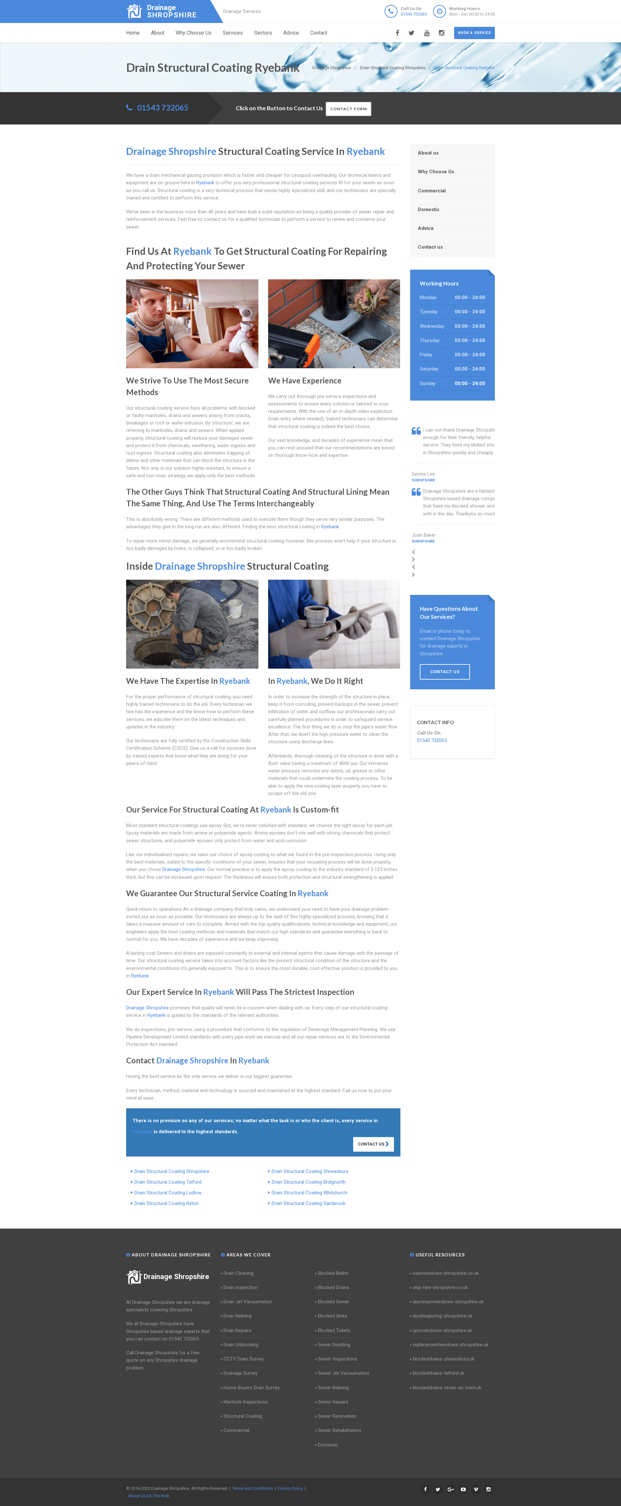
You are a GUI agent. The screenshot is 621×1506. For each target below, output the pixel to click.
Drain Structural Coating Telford (168, 1182)
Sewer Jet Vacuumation (343, 1373)
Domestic (429, 209)
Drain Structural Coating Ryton (167, 1203)
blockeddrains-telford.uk (438, 1373)
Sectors (263, 33)
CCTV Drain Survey (243, 1359)
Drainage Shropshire (176, 1277)
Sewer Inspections (337, 1359)
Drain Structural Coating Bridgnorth (308, 1182)
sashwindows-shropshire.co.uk (446, 1273)
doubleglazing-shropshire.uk (442, 1316)
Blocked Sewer (333, 1302)
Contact (318, 33)
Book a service (474, 33)
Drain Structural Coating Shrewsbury (310, 1171)
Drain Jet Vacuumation (247, 1302)
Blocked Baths (333, 1273)
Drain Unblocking (240, 1345)
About (157, 33)
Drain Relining (237, 1316)
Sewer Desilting (334, 1345)
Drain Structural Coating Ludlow (168, 1193)
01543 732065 (414, 14)
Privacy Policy (290, 1488)
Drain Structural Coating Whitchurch (309, 1193)
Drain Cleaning (238, 1273)
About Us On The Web (148, 1495)
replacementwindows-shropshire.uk (450, 1345)
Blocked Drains (333, 1287)
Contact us (430, 247)
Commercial (432, 191)
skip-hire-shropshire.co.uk (440, 1287)
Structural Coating (242, 1416)
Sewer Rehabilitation (339, 1430)
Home (133, 33)
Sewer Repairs (333, 1402)
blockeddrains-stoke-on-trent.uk (447, 1388)
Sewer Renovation (337, 1416)
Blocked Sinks (332, 1316)
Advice (291, 33)
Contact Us (371, 1144)
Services (233, 33)
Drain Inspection (240, 1287)
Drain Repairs (237, 1330)
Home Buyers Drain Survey (251, 1388)
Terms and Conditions (252, 1488)
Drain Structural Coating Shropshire (172, 1171)
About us (428, 153)
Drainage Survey (240, 1373)
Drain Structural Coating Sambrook (308, 1203)
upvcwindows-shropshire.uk (442, 1330)
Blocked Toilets (334, 1330)
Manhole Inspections (245, 1402)
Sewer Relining (333, 1388)
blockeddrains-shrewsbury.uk (443, 1359)
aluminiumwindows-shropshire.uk (448, 1302)
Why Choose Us (194, 33)
